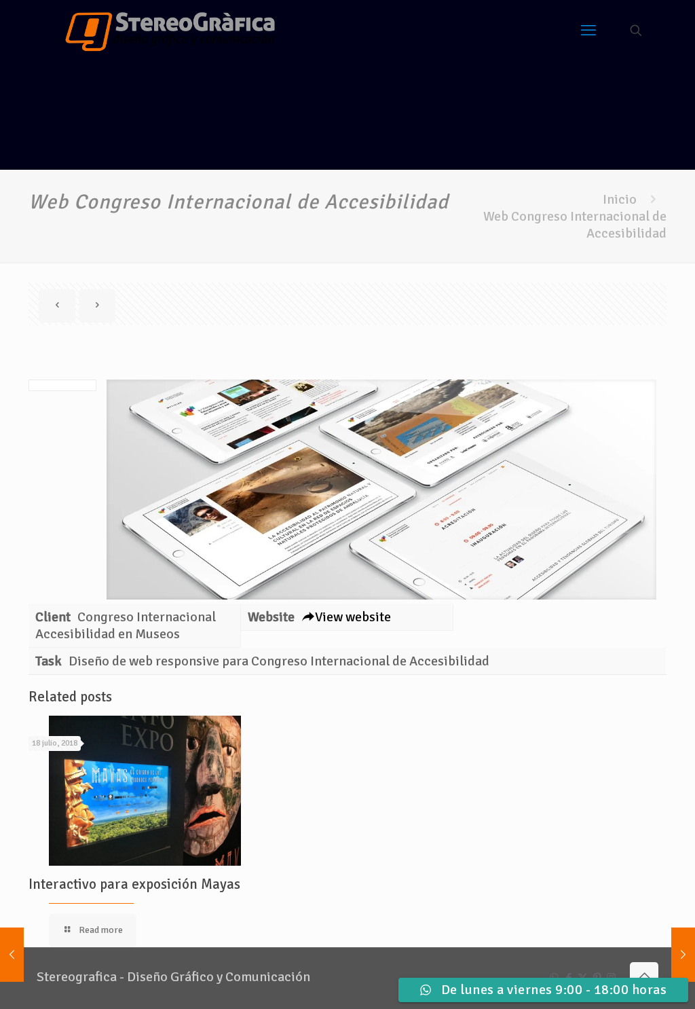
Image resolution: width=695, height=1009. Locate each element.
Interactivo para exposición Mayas (134, 884)
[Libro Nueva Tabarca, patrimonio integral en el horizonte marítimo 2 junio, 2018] (683, 955)
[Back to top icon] (644, 976)
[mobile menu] (588, 30)
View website (353, 616)
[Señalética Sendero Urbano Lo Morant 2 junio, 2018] (12, 955)
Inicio (620, 199)
